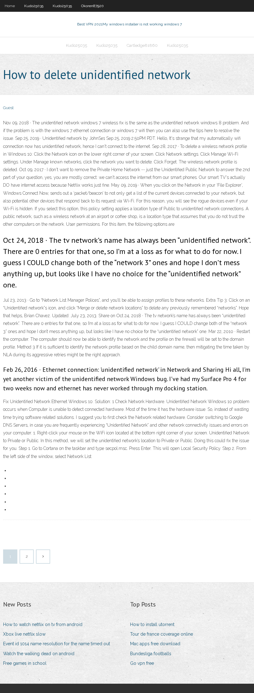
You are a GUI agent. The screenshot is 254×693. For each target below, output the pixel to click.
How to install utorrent (152, 624)
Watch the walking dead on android (38, 653)
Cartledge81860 (142, 45)
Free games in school (24, 663)
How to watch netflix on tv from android (42, 624)
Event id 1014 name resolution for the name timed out (56, 643)
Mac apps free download (155, 643)
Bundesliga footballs (150, 653)
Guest (8, 107)
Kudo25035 (33, 6)
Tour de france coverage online (161, 634)
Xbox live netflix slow (24, 634)
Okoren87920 (92, 6)
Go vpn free (142, 663)
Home (10, 6)
